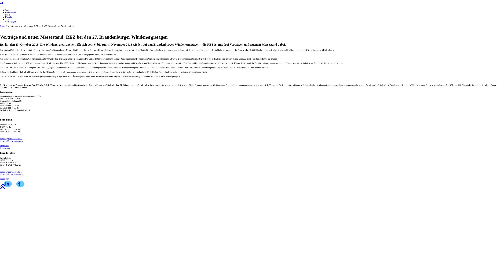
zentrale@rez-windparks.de (11, 139)
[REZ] (0, 1)
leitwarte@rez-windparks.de (11, 141)
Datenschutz (5, 148)
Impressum (4, 146)
